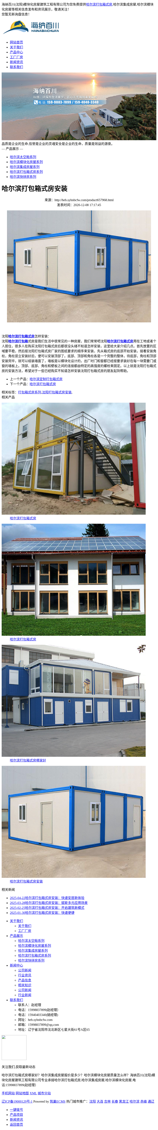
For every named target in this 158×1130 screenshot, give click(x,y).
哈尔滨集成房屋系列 (25, 167)
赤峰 (143, 1101)
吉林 (107, 1101)
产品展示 (16, 936)
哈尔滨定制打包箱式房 (46, 379)
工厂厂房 (16, 57)
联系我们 (16, 67)
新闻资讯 (16, 62)
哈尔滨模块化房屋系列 (26, 162)
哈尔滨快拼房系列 (23, 176)
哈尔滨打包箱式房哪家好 (28, 760)
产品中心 (16, 52)
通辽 (151, 1101)
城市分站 (44, 1093)
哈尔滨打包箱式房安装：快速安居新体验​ (47, 898)
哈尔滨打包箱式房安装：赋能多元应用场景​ (49, 903)
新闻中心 (16, 965)
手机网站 (8, 1093)
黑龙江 (124, 1101)
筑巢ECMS (57, 1101)
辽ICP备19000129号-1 (17, 1101)
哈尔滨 (134, 1101)
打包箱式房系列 (29, 392)
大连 (100, 1101)
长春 (115, 1101)
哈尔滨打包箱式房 (99, 4)
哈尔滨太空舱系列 (23, 157)
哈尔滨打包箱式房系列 (26, 172)
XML (33, 1093)
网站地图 (22, 1093)
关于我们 (16, 47)
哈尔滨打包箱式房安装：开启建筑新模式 (47, 908)
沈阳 (92, 1101)
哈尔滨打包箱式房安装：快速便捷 (42, 912)
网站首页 (16, 42)
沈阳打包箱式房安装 (57, 392)
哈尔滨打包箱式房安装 (26, 881)
